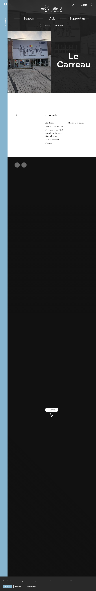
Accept (7, 586)
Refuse (18, 586)
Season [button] (28, 18)
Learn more (31, 586)
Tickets (83, 5)
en (73, 5)
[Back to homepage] (51, 9)
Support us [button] (77, 18)
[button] (91, 5)
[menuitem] (73, 4)
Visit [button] (52, 18)
